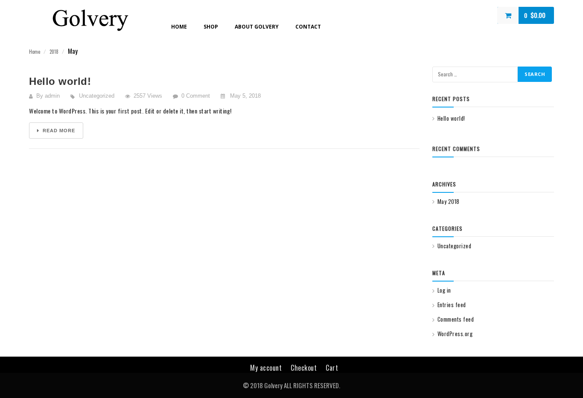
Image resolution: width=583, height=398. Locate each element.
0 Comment (195, 96)
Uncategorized (96, 96)
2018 (54, 51)
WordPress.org (454, 333)
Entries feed (451, 304)
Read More (58, 130)
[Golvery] (90, 18)
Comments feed (455, 319)
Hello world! (60, 81)
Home (34, 51)
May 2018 (448, 201)
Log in (444, 290)
